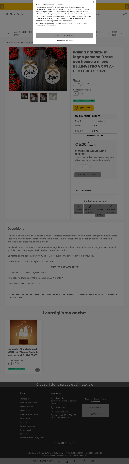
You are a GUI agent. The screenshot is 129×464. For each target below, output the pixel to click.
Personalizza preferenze (64, 40)
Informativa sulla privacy (46, 26)
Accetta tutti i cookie (64, 35)
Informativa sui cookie (70, 23)
